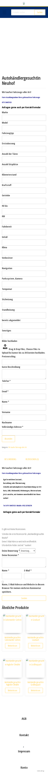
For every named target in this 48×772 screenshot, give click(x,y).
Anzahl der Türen (10, 153)
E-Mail (27, 570)
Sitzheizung (7, 299)
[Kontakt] (24, 727)
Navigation (7, 268)
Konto (24, 767)
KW (3, 216)
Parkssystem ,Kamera (12, 278)
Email (5, 391)
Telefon (6, 380)
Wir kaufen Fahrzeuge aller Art (17, 447)
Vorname (6, 412)
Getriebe (6, 195)
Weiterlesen (12, 645)
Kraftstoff (6, 185)
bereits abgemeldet (11, 320)
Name (5, 401)
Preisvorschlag (8, 356)
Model (5, 122)
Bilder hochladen (9, 340)
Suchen (39, 12)
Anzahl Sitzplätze (10, 164)
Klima (4, 247)
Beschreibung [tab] (10, 459)
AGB (24, 718)
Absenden (8, 438)
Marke (5, 112)
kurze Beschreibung (11, 366)
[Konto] (24, 760)
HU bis (5, 205)
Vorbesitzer (7, 257)
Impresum (24, 751)
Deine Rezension (10, 555)
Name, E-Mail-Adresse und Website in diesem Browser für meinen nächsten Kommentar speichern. (23, 588)
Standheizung (8, 309)
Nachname (7, 422)
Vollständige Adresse (12, 426)
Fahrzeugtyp (8, 133)
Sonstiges (6, 330)
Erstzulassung (8, 143)
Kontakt (24, 735)
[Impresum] (24, 744)
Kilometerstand (9, 174)
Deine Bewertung (11, 550)
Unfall (4, 237)
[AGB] (24, 711)
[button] (4, 12)
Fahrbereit (7, 226)
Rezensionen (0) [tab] (32, 459)
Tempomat (7, 289)
